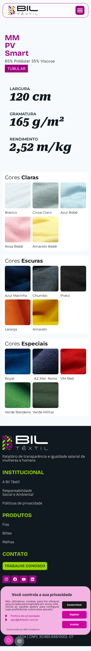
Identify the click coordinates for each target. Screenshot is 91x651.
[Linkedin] (32, 579)
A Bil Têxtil (11, 482)
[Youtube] (24, 579)
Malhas (8, 542)
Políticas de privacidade (22, 503)
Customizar (74, 604)
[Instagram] (6, 579)
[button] (80, 10)
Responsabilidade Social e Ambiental (17, 492)
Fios (5, 524)
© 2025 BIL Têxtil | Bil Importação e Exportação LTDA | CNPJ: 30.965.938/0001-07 (45, 635)
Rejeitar (74, 614)
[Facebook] (15, 579)
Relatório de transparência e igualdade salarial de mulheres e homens (43, 458)
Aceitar (74, 624)
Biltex (7, 533)
